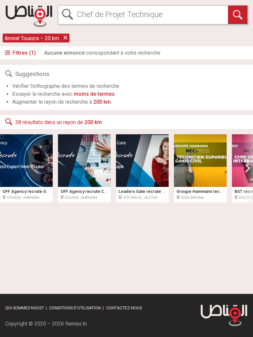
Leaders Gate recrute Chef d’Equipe (154, 191)
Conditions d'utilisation (75, 307)
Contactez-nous (124, 307)
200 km (102, 102)
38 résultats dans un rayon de (58, 122)
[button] (247, 168)
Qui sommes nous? (24, 307)
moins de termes (94, 94)
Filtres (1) (23, 53)
